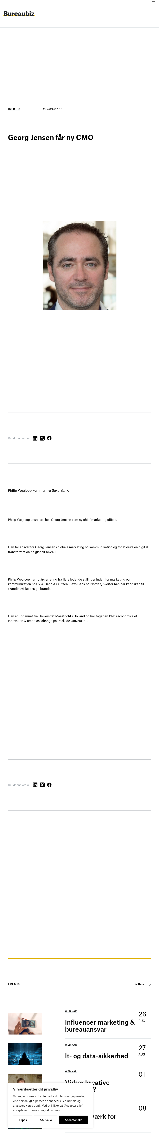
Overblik (14, 108)
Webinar (71, 1011)
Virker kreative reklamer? (87, 1086)
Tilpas (23, 1120)
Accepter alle (73, 1120)
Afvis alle (46, 1120)
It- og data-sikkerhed (96, 1055)
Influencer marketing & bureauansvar (100, 1026)
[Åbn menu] (153, 2)
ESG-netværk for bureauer (90, 1120)
